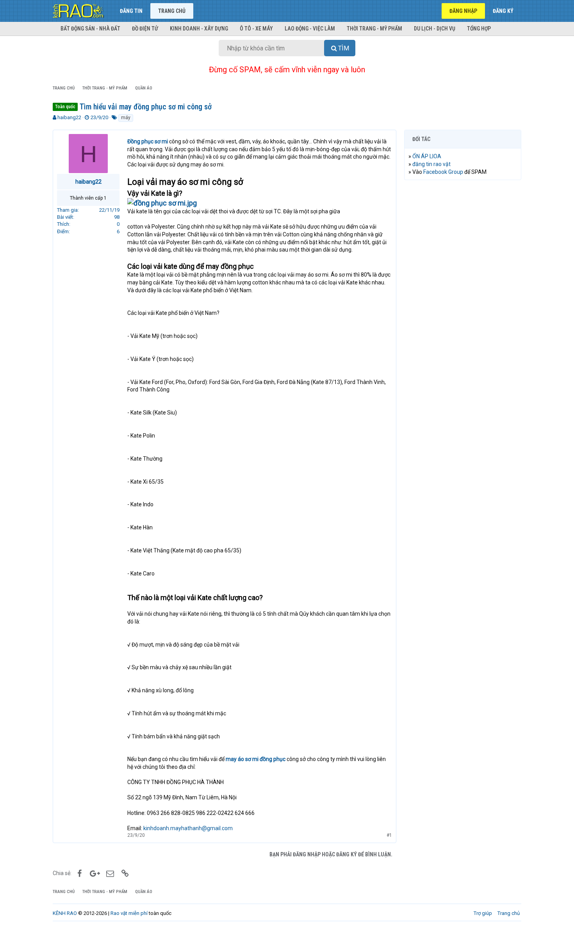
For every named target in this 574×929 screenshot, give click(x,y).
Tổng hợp (479, 28)
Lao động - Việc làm (310, 28)
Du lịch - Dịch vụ (434, 28)
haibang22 (69, 117)
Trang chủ (171, 11)
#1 (389, 835)
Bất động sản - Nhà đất (90, 28)
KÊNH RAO (65, 913)
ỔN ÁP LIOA (426, 156)
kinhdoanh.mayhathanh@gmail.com (188, 828)
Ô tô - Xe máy (256, 28)
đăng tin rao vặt (431, 164)
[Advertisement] (462, 305)
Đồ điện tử (145, 28)
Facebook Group (443, 172)
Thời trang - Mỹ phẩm (374, 28)
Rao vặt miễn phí (129, 913)
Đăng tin (131, 11)
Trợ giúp (483, 913)
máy (125, 117)
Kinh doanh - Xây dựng (199, 28)
